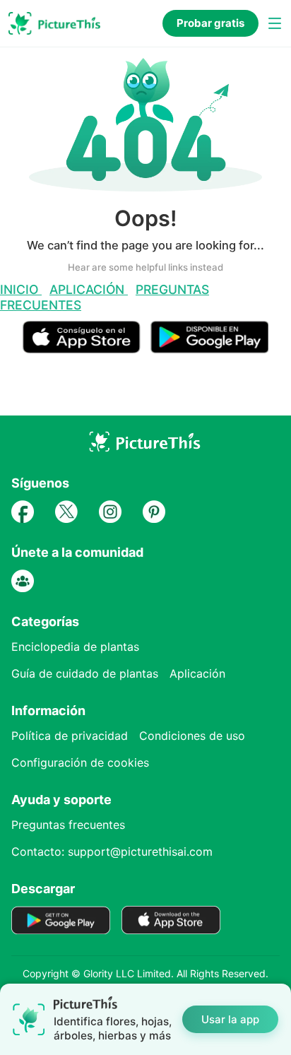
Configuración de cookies (80, 762)
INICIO (21, 289)
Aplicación (88, 289)
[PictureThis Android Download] (209, 347)
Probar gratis (210, 23)
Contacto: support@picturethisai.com (112, 851)
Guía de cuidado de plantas (84, 673)
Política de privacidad (69, 736)
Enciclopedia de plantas (75, 647)
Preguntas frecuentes (68, 825)
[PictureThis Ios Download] (87, 347)
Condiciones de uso (192, 736)
